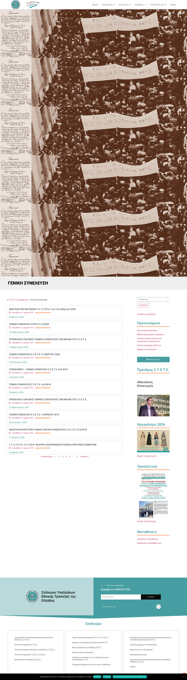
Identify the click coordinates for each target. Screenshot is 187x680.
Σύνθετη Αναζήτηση (146, 314)
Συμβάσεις (139, 4)
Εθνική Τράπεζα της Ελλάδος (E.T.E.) (86, 647)
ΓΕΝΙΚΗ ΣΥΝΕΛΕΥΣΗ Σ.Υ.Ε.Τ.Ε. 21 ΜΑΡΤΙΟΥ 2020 (34, 354)
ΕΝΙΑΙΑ (133, 667)
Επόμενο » (84, 456)
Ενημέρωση (107, 4)
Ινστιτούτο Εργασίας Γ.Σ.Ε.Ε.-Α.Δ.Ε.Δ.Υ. (30, 655)
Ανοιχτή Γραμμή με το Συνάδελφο (143, 645)
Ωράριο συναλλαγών (147, 349)
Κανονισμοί (123, 4)
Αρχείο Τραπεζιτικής (146, 521)
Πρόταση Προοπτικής (138, 655)
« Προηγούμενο (47, 456)
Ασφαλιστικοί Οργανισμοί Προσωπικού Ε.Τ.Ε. (90, 643)
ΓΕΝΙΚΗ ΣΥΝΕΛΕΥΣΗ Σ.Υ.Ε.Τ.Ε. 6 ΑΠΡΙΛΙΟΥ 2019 (34, 414)
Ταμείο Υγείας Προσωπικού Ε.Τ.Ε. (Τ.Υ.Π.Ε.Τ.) (90, 638)
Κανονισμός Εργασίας (147, 330)
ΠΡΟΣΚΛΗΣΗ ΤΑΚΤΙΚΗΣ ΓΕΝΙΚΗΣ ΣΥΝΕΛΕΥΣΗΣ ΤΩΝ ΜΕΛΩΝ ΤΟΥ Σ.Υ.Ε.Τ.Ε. (48, 339)
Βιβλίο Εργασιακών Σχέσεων (150, 334)
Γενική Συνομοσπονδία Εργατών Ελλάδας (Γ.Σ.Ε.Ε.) (35, 650)
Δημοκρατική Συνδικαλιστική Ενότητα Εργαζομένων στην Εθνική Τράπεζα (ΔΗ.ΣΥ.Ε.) (150, 639)
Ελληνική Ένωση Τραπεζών (83, 652)
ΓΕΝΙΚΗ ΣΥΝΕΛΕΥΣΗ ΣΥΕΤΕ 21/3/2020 (29, 324)
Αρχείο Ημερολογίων (147, 456)
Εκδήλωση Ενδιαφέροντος (149, 543)
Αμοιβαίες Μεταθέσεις (147, 539)
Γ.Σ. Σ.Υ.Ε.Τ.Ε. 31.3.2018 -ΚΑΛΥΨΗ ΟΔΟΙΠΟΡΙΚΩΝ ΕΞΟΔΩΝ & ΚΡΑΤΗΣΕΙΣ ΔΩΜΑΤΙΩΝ (52, 444)
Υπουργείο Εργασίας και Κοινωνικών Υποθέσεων (91, 665)
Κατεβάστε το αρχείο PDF (21, 312)
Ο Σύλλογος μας (157, 4)
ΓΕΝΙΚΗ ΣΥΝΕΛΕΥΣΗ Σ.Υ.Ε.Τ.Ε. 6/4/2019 (30, 384)
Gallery (173, 4)
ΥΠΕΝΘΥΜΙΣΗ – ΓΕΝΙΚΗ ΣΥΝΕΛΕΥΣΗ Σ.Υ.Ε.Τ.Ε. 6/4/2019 (38, 369)
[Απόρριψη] (183, 677)
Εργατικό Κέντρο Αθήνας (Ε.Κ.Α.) (28, 660)
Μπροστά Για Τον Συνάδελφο (141, 650)
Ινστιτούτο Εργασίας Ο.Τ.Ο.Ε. (26, 645)
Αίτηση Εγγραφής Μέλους (149, 345)
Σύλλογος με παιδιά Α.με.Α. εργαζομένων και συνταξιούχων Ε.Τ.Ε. (90, 658)
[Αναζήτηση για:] (152, 299)
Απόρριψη (107, 677)
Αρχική (95, 4)
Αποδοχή (97, 677)
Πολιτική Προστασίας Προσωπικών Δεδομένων (130, 677)
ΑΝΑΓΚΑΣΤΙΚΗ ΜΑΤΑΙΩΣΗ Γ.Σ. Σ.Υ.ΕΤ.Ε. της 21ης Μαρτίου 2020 (42, 309)
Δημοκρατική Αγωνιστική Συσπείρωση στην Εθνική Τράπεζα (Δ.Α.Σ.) (150, 661)
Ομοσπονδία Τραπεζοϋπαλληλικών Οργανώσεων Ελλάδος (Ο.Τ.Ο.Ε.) (34, 639)
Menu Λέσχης (154, 359)
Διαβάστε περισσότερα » (43, 313)
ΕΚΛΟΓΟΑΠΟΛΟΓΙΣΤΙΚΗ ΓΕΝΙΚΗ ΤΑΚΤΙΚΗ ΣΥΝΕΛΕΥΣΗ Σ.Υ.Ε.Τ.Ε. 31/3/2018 (48, 429)
